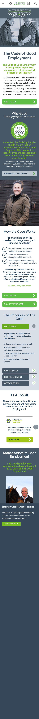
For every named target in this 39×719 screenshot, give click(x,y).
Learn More (13, 439)
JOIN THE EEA (10, 102)
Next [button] (36, 426)
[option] (19, 429)
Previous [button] (3, 427)
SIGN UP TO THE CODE (13, 304)
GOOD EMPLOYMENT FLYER (15, 173)
